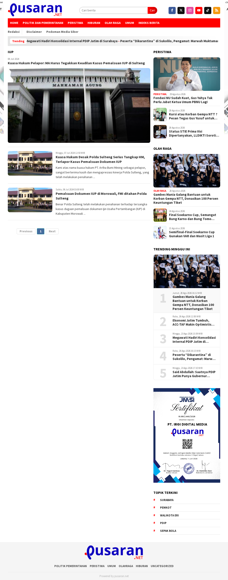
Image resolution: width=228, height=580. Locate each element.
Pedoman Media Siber (62, 32)
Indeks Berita (148, 23)
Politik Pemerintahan (70, 566)
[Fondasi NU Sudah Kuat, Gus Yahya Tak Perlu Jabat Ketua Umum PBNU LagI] (186, 74)
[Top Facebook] (172, 10)
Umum (129, 23)
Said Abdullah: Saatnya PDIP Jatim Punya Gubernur (194, 374)
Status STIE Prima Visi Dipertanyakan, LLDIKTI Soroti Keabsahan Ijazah (192, 133)
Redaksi (14, 32)
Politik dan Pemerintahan (43, 23)
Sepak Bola (168, 531)
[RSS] (216, 10)
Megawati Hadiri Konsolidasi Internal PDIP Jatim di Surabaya (57, 41)
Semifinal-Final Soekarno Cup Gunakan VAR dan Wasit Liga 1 (192, 234)
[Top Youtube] (198, 10)
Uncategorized (162, 566)
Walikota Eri (169, 515)
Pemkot (166, 507)
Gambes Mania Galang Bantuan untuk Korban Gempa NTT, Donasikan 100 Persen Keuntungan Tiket (185, 199)
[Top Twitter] (181, 10)
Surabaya (166, 500)
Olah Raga (113, 23)
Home (14, 23)
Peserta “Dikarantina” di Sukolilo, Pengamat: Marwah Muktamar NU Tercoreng (165, 41)
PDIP (163, 523)
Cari (152, 10)
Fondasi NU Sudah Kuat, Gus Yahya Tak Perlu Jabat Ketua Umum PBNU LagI (182, 100)
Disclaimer (34, 32)
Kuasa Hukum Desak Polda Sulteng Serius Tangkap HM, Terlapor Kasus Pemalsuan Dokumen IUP (100, 159)
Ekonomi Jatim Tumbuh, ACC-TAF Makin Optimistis (192, 322)
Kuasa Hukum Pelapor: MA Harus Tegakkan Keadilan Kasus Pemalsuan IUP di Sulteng (76, 63)
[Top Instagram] (189, 10)
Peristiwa (75, 23)
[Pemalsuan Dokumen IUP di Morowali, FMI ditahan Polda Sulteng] (30, 200)
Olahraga (126, 566)
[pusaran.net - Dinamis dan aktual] (35, 10)
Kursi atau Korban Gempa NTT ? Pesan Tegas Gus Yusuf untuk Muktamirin (193, 116)
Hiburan (94, 23)
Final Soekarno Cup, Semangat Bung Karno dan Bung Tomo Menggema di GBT (192, 217)
